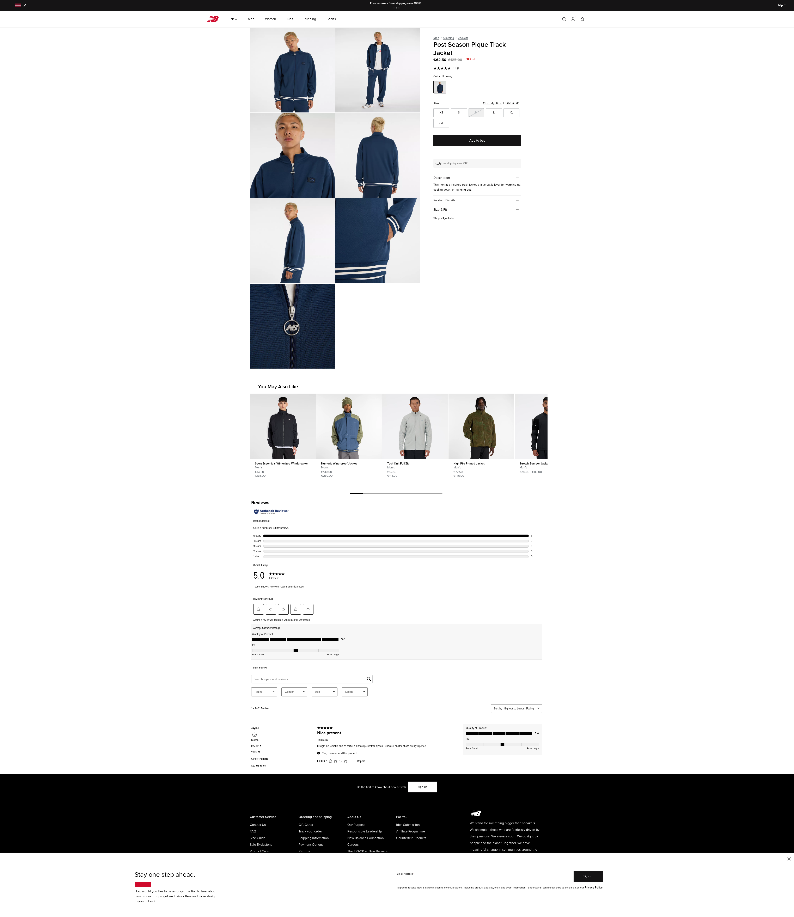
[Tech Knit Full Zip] (415, 426)
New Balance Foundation (365, 838)
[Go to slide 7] (435, 494)
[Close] (789, 858)
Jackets (463, 38)
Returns (304, 851)
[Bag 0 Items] (582, 19)
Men (436, 38)
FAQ (253, 831)
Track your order (310, 831)
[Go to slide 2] (397, 8)
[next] (535, 424)
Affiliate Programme (410, 831)
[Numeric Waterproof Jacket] (349, 426)
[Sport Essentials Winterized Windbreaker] (283, 426)
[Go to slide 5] (409, 494)
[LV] (17, 5)
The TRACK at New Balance (367, 851)
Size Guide (512, 103)
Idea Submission (408, 825)
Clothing (448, 38)
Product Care (259, 851)
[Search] (564, 19)
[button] (573, 19)
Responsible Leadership (364, 831)
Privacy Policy (594, 887)
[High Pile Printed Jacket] (481, 426)
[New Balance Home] (214, 19)
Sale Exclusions (261, 845)
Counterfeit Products (411, 838)
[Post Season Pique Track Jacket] (292, 69)
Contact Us (258, 825)
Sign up (422, 787)
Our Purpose (356, 825)
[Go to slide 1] (394, 8)
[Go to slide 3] (399, 8)
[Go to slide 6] (422, 494)
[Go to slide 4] (396, 494)
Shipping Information (314, 838)
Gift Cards (306, 825)
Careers (353, 845)
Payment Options (311, 845)
